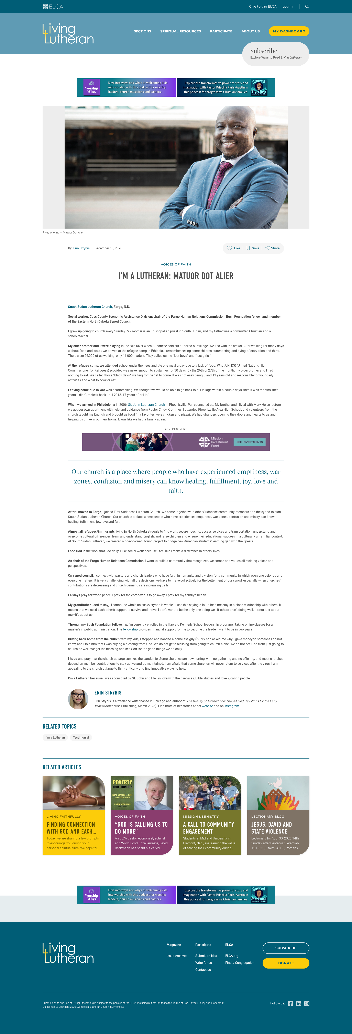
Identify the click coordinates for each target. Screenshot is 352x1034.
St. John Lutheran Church (146, 405)
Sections (142, 31)
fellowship (130, 629)
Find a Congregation (239, 963)
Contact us (203, 970)
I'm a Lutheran (55, 737)
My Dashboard (289, 31)
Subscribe (286, 948)
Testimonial (81, 737)
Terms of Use (180, 1002)
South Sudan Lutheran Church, (90, 307)
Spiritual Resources (180, 31)
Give (262, 6)
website (207, 706)
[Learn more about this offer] (176, 95)
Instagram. (232, 706)
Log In (288, 6)
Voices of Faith (176, 264)
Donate (286, 963)
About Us (251, 31)
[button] (307, 6)
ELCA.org (231, 956)
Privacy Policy (197, 1002)
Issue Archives (177, 956)
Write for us (203, 963)
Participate (221, 31)
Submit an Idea (206, 956)
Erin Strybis (81, 248)
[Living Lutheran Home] (68, 33)
